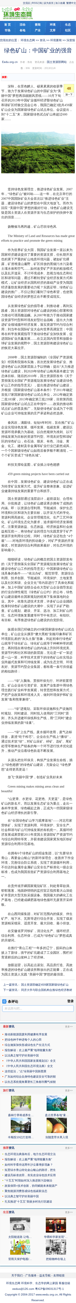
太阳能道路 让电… (20, 1236)
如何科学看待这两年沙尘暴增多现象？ (29, 1164)
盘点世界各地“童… (57, 1115)
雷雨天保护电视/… (20, 1259)
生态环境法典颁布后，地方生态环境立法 (30, 1154)
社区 (68, 30)
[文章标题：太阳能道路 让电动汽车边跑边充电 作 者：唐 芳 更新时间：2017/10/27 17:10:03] (20, 1231)
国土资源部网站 (57, 62)
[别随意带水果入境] (57, 1132)
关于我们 (17, 1275)
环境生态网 (28, 40)
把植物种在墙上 (56, 1259)
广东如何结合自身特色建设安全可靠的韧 (30, 1076)
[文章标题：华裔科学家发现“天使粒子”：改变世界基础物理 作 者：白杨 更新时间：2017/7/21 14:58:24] (56, 1231)
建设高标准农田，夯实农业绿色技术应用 (30, 1175)
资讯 (42, 40)
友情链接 (59, 1275)
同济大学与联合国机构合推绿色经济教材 (46, 990)
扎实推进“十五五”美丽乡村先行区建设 (28, 1201)
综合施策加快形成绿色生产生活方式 (27, 1044)
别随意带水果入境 (56, 1137)
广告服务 (31, 1275)
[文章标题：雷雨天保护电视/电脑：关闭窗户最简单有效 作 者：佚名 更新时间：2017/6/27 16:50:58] (20, 1253)
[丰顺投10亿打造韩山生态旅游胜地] (21, 1132)
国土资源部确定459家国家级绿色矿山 (45, 984)
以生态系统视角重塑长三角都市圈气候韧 (30, 1081)
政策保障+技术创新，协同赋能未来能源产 (31, 1185)
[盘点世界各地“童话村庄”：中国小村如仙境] (57, 1109)
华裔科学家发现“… (56, 1236)
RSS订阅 (37, 3)
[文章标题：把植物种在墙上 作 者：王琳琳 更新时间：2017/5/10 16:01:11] (56, 1253)
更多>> (69, 1026)
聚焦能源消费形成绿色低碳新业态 (26, 1191)
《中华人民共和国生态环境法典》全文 (29, 1066)
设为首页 (49, 3)
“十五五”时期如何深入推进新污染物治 (28, 1180)
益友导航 (45, 1275)
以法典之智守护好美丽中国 (22, 1055)
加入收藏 (60, 3)
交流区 (26, 3)
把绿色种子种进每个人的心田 (23, 1039)
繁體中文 (71, 3)
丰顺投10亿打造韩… (21, 1137)
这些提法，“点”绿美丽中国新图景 (25, 1071)
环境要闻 (56, 40)
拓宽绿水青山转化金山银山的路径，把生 (30, 1170)
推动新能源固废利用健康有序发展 (26, 1034)
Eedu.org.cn (10, 62)
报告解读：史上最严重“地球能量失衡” (28, 1050)
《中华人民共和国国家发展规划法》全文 (30, 1060)
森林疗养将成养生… (21, 1115)
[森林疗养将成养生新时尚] (21, 1109)
